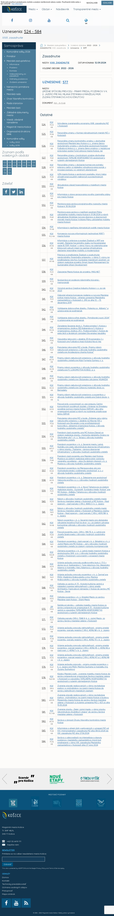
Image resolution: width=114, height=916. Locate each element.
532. (44, 205)
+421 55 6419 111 (14, 841)
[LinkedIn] (21, 191)
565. (44, 554)
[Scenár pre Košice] (24, 779)
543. (44, 319)
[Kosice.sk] (14, 9)
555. (44, 448)
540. (44, 289)
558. (44, 480)
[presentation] (4, 779)
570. (44, 609)
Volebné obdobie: (84, 45)
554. (44, 436)
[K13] (13, 803)
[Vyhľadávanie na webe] (67, 21)
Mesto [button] (32, 9)
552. (44, 409)
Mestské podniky (57, 794)
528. (44, 167)
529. (44, 176)
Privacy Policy (41, 868)
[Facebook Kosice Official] (12, 21)
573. (44, 638)
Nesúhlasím (91, 3)
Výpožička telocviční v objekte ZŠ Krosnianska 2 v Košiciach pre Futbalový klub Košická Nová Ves (80, 340)
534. (44, 227)
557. (44, 470)
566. (44, 566)
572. (44, 629)
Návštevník (62, 9)
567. (44, 577)
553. (44, 423)
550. (44, 387)
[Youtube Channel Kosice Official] (49, 21)
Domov (5, 877)
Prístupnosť (7, 890)
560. (44, 501)
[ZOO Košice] (35, 808)
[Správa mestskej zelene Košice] (57, 804)
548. (44, 368)
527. (44, 157)
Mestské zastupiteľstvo (18, 60)
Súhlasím (107, 3)
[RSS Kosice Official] (26, 903)
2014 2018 (14, 163)
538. (44, 271)
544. (44, 329)
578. (44, 677)
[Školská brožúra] (90, 779)
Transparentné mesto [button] (86, 9)
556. (44, 460)
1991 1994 (9, 171)
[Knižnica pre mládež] (101, 804)
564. (44, 543)
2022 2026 (4, 163)
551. (44, 397)
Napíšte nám (13, 844)
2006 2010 (24, 163)
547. (44, 359)
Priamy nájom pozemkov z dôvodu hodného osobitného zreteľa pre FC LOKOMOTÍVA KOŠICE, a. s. (83, 368)
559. (44, 490)
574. (44, 648)
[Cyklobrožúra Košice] (57, 779)
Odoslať (7, 864)
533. (44, 217)
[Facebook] (6, 191)
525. (44, 134)
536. (44, 245)
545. (44, 340)
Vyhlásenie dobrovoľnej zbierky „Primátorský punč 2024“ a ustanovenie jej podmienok (83, 319)
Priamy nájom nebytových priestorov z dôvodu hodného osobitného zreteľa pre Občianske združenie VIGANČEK (83, 378)
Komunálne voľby (15, 138)
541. (44, 299)
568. (44, 587)
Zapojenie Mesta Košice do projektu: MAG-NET (78, 272)
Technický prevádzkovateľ (14, 884)
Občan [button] (46, 9)
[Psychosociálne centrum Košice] (79, 804)
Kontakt (5, 880)
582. (44, 721)
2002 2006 (28, 163)
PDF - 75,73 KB (59, 103)
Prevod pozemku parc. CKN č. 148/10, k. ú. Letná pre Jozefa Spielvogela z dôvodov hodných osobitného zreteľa (81, 534)
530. (44, 186)
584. (44, 741)
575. (44, 657)
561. (44, 512)
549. (44, 378)
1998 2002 (33, 163)
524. (44, 124)
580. (44, 700)
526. (44, 146)
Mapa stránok (8, 894)
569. (44, 598)
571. (44, 619)
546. (44, 349)
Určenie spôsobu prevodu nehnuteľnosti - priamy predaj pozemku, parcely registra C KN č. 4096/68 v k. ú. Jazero (83, 629)
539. (44, 281)
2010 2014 (19, 163)
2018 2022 (9, 163)
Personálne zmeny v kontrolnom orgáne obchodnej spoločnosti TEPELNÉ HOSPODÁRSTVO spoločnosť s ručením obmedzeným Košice (81, 158)
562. (44, 523)
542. (44, 309)
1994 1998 (4, 171)
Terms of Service (54, 868)
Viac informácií (17, 4)
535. (44, 234)
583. (44, 730)
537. (44, 259)
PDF (52, 122)
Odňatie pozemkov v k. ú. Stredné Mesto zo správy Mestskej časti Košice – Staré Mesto (81, 598)
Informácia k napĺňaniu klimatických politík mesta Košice (83, 227)
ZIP (51, 607)
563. (44, 534)
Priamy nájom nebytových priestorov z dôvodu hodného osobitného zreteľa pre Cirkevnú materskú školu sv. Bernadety (83, 387)
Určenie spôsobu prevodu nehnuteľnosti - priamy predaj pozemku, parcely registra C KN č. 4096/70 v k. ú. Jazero (83, 638)
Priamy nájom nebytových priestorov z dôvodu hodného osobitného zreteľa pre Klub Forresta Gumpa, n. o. (83, 359)
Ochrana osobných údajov (14, 887)
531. (44, 195)
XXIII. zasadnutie (53, 48)
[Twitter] (13, 191)
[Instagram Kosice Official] (30, 21)
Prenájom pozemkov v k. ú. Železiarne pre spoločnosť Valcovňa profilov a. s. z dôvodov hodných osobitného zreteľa (82, 480)
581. (44, 711)
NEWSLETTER (8, 850)
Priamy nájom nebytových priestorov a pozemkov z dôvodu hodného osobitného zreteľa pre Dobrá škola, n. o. (83, 397)
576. (44, 666)
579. (44, 688)
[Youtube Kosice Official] (16, 903)
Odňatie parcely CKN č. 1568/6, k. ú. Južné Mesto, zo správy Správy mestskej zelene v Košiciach (81, 619)
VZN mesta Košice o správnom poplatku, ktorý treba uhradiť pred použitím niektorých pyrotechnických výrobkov (81, 177)
